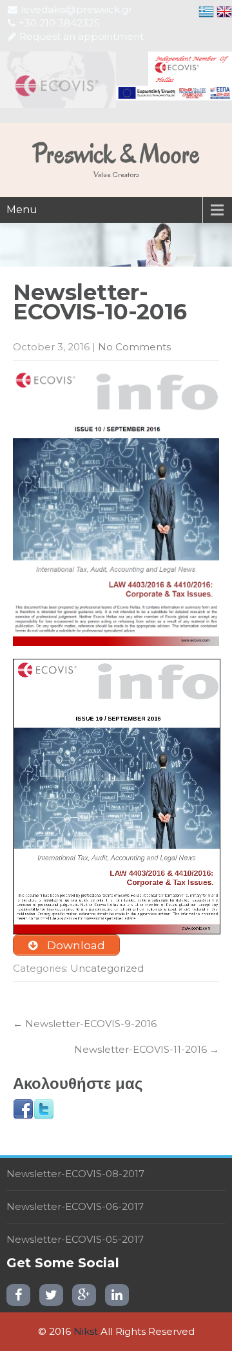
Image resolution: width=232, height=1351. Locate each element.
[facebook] (18, 1295)
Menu (21, 209)
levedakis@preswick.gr (76, 9)
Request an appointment (81, 36)
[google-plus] (84, 1295)
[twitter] (51, 1295)
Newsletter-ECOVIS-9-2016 (85, 1023)
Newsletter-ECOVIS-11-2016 (146, 1049)
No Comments (134, 347)
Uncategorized (107, 968)
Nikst (85, 1331)
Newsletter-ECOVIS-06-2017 (75, 1206)
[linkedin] (117, 1295)
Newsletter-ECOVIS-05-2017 (75, 1239)
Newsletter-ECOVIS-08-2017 (75, 1173)
